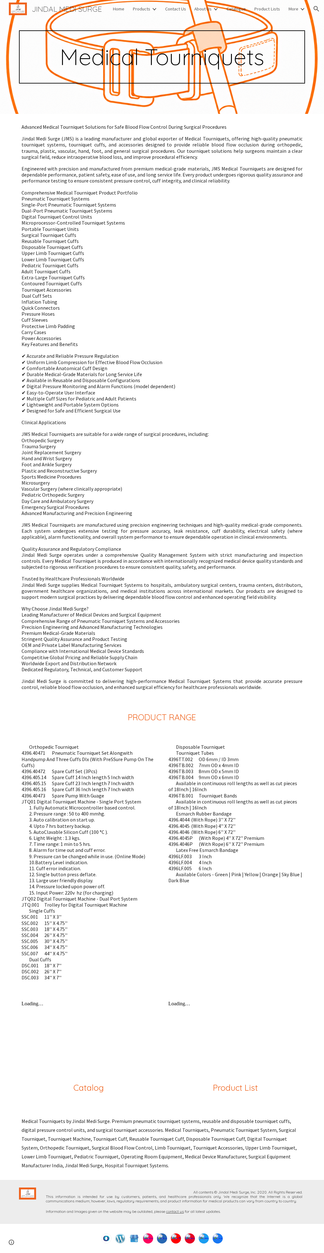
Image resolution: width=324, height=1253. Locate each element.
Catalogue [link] (236, 9)
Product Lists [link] (267, 9)
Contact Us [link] (175, 9)
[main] (162, 57)
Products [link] (141, 9)
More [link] (293, 9)
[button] (316, 8)
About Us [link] (203, 9)
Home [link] (118, 9)
